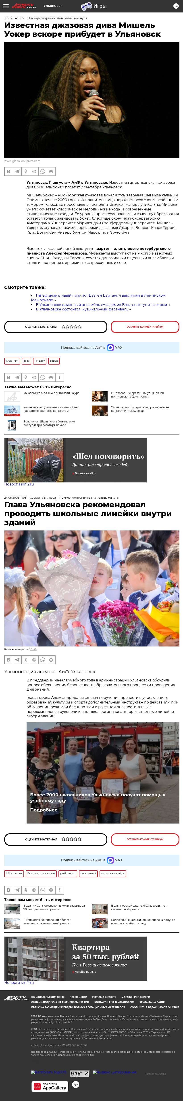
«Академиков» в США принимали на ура (51, 393)
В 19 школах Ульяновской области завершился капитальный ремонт (47, 921)
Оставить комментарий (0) (145, 326)
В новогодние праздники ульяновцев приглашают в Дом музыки (137, 394)
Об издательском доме (47, 997)
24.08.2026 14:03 (15, 497)
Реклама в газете (104, 997)
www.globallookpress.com (22, 161)
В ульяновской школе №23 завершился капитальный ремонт (138, 907)
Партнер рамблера (155, 1073)
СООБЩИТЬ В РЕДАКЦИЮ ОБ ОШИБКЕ (154, 1007)
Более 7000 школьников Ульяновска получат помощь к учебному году (98, 797)
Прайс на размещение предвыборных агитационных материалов (78, 1007)
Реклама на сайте (152, 1002)
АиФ (33, 649)
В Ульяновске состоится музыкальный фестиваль (82, 309)
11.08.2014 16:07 (14, 18)
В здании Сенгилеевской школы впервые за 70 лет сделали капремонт (54, 907)
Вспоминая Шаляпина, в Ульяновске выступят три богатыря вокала (49, 423)
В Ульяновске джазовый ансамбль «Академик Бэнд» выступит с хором (101, 305)
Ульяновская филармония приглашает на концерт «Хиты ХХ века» (140, 409)
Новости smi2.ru (19, 484)
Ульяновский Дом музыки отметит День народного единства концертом (51, 409)
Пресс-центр (78, 997)
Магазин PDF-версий (135, 997)
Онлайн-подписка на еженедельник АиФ (60, 1002)
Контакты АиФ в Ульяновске (114, 1002)
